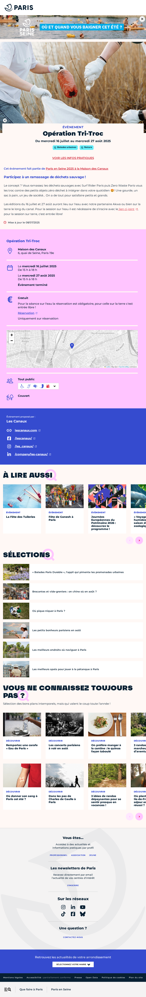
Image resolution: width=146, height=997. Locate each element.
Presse (78, 977)
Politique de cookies (113, 977)
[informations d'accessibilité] (38, 386)
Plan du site (136, 977)
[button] (72, 346)
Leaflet (108, 367)
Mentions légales (13, 977)
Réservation (26, 313)
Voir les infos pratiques (73, 158)
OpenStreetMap (124, 367)
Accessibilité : (49, 977)
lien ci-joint (126, 209)
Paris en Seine (61, 989)
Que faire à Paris (31, 989)
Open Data (92, 977)
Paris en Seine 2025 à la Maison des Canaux (77, 168)
